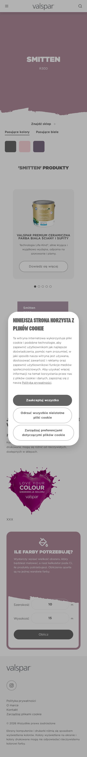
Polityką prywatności (36, 382)
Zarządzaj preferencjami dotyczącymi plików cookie (43, 433)
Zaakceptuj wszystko (42, 400)
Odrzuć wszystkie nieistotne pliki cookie (42, 415)
